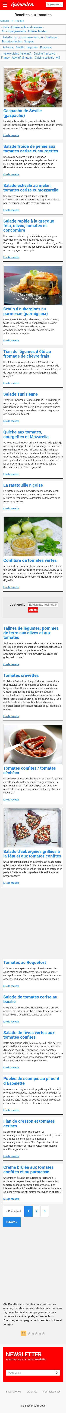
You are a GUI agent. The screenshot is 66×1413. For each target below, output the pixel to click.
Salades (7, 37)
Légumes (32, 47)
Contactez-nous (52, 1391)
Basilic (20, 47)
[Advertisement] (33, 923)
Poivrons (8, 47)
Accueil (4, 20)
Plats (6, 27)
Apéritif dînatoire (22, 57)
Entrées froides (37, 31)
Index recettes (13, 1391)
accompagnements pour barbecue (36, 37)
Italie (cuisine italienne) (17, 53)
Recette (19, 20)
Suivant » (11, 1222)
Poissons (45, 47)
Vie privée (32, 1391)
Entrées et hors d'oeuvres (27, 27)
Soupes (28, 41)
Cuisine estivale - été (47, 57)
